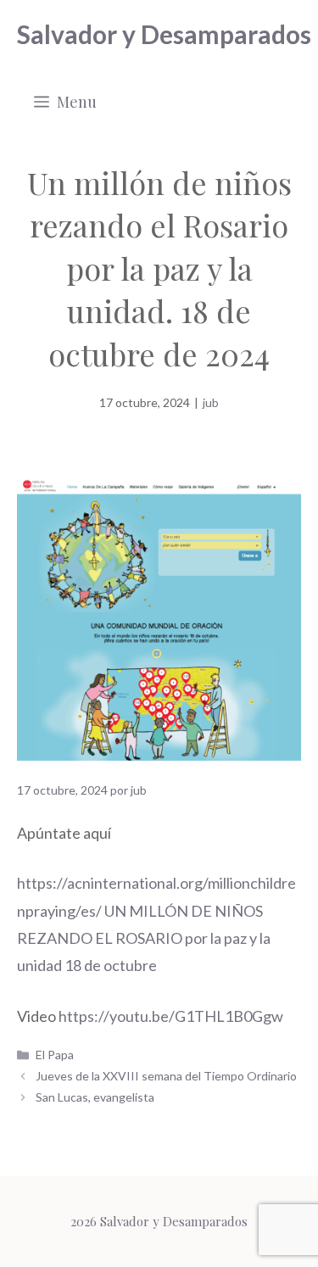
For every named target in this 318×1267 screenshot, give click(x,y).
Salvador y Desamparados (164, 34)
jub (211, 402)
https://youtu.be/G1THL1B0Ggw (171, 1016)
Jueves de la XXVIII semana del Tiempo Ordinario (166, 1076)
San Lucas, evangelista (95, 1097)
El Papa (55, 1054)
